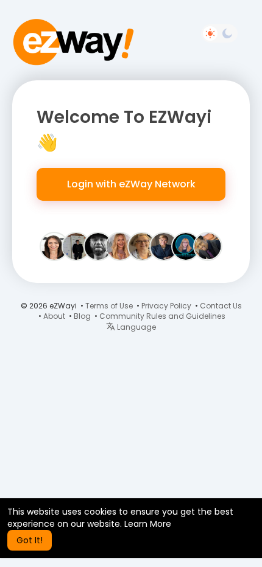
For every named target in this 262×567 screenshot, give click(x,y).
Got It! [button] (29, 540)
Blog (82, 316)
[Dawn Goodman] (185, 246)
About (54, 316)
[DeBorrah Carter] (163, 246)
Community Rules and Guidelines (162, 316)
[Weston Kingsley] (76, 246)
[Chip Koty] (98, 246)
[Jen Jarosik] (120, 246)
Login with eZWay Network (131, 184)
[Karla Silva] (54, 246)
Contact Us (221, 306)
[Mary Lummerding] (142, 246)
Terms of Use (109, 306)
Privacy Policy (166, 306)
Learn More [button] (147, 524)
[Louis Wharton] (207, 246)
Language (135, 327)
